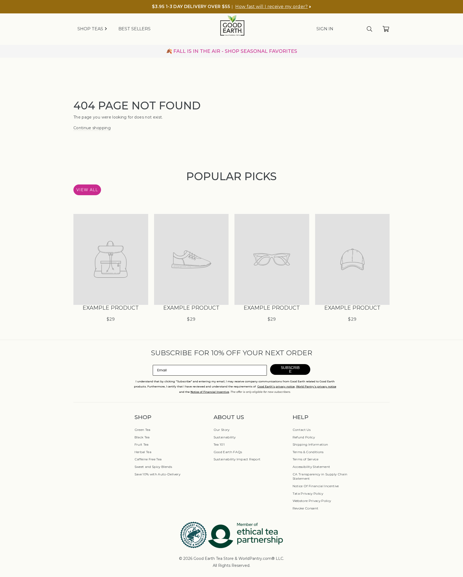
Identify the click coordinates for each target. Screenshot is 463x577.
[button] (273, 7)
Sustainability (225, 437)
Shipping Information (310, 444)
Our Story (222, 430)
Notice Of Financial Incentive (316, 486)
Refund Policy (304, 437)
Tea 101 (219, 444)
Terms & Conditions (308, 452)
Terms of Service (306, 459)
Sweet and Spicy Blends (153, 467)
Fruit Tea (142, 444)
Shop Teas (90, 28)
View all (87, 189)
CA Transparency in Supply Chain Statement (320, 476)
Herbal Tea (143, 452)
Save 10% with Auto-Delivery (157, 474)
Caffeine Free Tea (148, 459)
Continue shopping (92, 127)
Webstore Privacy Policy (312, 501)
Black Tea (142, 437)
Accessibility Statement (311, 467)
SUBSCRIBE (290, 369)
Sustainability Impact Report (237, 459)
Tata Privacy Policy (308, 493)
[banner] (231, 51)
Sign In (324, 28)
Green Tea (143, 430)
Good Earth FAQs (228, 452)
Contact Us (302, 430)
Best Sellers (134, 28)
